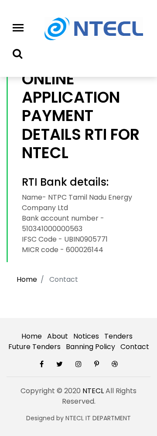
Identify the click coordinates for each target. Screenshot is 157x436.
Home (27, 279)
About (57, 336)
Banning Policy (90, 347)
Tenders (118, 336)
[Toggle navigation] (18, 27)
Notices (86, 336)
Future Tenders (34, 347)
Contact (134, 347)
